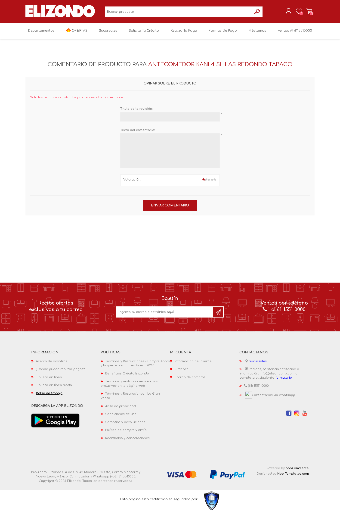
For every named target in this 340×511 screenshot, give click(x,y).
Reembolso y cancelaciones (127, 438)
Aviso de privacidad (120, 406)
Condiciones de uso (120, 414)
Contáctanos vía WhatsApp (273, 395)
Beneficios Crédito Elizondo (127, 373)
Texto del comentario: (137, 130)
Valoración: (132, 179)
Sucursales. (258, 361)
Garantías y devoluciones (125, 422)
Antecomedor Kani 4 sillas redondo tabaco (220, 64)
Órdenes (182, 369)
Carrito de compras (309, 11)
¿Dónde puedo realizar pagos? (60, 369)
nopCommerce (297, 468)
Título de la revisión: (136, 108)
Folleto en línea (49, 377)
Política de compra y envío (126, 430)
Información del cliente (193, 361)
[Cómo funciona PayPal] (227, 474)
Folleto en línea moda (54, 385)
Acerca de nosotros (51, 361)
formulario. (284, 377)
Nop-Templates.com (293, 473)
